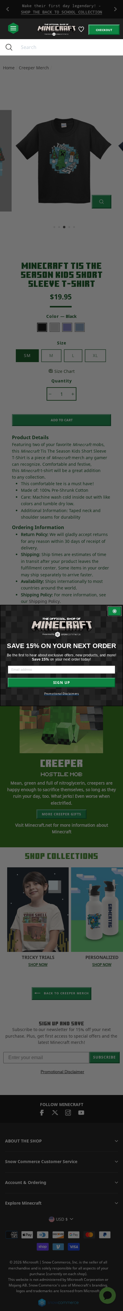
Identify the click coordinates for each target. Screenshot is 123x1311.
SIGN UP (61, 682)
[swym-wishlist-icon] (82, 31)
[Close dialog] (114, 611)
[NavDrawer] (13, 28)
